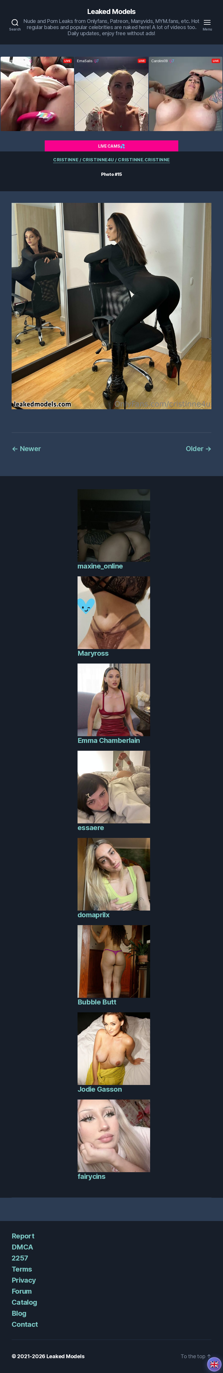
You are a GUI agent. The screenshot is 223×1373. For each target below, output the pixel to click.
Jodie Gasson (100, 1089)
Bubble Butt (97, 1002)
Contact (25, 1324)
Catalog (24, 1302)
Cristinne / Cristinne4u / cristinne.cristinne (111, 159)
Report (23, 1236)
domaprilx (93, 915)
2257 (20, 1258)
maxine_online (100, 566)
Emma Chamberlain (109, 740)
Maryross (93, 653)
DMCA (22, 1247)
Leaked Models (111, 11)
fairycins (91, 1176)
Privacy (24, 1280)
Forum (22, 1291)
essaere (91, 827)
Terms (22, 1269)
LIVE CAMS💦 (111, 146)
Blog (19, 1313)
